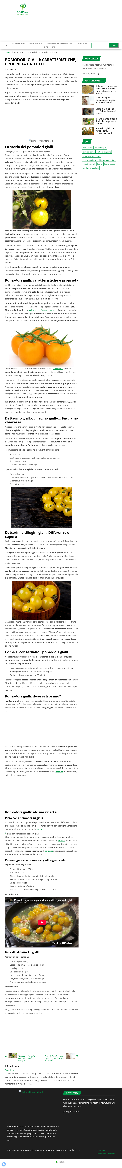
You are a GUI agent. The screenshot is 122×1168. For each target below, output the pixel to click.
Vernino (59, 771)
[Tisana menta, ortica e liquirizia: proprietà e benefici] (88, 121)
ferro (37, 310)
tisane (99, 164)
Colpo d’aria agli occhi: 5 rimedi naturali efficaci (106, 111)
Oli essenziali (82, 43)
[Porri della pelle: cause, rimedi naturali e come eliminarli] (88, 100)
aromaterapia (100, 148)
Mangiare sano (18, 43)
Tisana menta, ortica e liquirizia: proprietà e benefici (27, 1058)
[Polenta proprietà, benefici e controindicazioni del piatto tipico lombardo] (88, 89)
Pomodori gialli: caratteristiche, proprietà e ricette (105, 131)
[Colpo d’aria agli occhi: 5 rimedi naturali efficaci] (88, 111)
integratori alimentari (91, 156)
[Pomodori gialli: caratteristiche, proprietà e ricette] (88, 130)
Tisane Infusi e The (36, 43)
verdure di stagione (91, 168)
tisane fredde (109, 164)
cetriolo (61, 840)
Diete (46, 47)
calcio (31, 310)
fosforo (44, 310)
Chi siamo (101, 1150)
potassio (53, 310)
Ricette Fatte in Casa (107, 160)
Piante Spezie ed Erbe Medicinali (60, 43)
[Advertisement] (82, 20)
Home (7, 52)
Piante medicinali (90, 160)
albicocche (58, 368)
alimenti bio (88, 148)
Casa (54, 47)
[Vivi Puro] (6, 45)
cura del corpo (89, 152)
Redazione (11, 69)
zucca (39, 829)
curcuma (49, 851)
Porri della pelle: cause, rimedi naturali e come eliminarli (54, 1058)
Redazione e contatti (106, 1153)
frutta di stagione (104, 152)
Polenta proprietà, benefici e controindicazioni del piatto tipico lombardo (106, 90)
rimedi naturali (89, 164)
